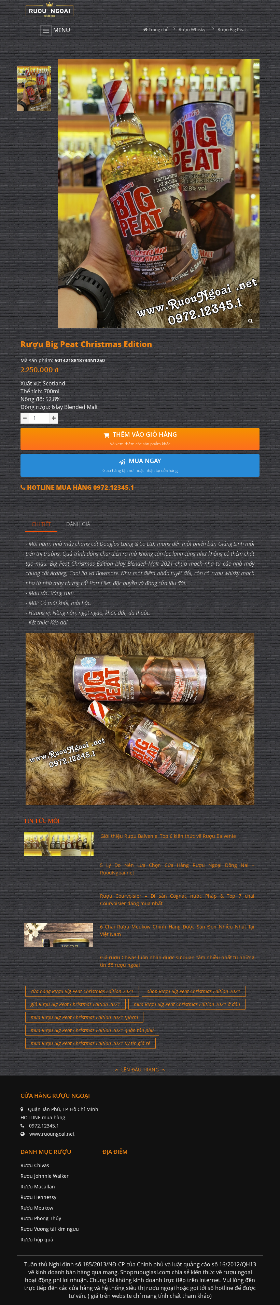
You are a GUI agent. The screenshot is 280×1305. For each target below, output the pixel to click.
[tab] (41, 524)
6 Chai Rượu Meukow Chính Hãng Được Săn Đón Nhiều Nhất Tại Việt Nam (177, 930)
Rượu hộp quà (36, 1239)
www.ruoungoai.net (51, 1134)
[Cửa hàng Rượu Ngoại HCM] (49, 9)
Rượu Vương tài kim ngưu (49, 1229)
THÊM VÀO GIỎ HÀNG (143, 438)
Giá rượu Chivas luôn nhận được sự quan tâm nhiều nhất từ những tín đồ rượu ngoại (177, 961)
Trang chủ (158, 29)
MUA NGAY (140, 465)
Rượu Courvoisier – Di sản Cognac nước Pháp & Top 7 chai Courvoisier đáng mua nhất (177, 900)
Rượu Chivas (34, 1165)
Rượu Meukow (36, 1207)
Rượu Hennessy (38, 1197)
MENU (61, 30)
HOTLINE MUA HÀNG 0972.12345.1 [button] (79, 487)
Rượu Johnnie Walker (44, 1176)
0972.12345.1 (44, 1125)
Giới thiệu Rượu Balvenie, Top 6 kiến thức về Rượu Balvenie (168, 836)
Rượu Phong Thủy (40, 1218)
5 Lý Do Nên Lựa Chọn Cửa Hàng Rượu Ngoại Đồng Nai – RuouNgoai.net (177, 869)
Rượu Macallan (37, 1186)
